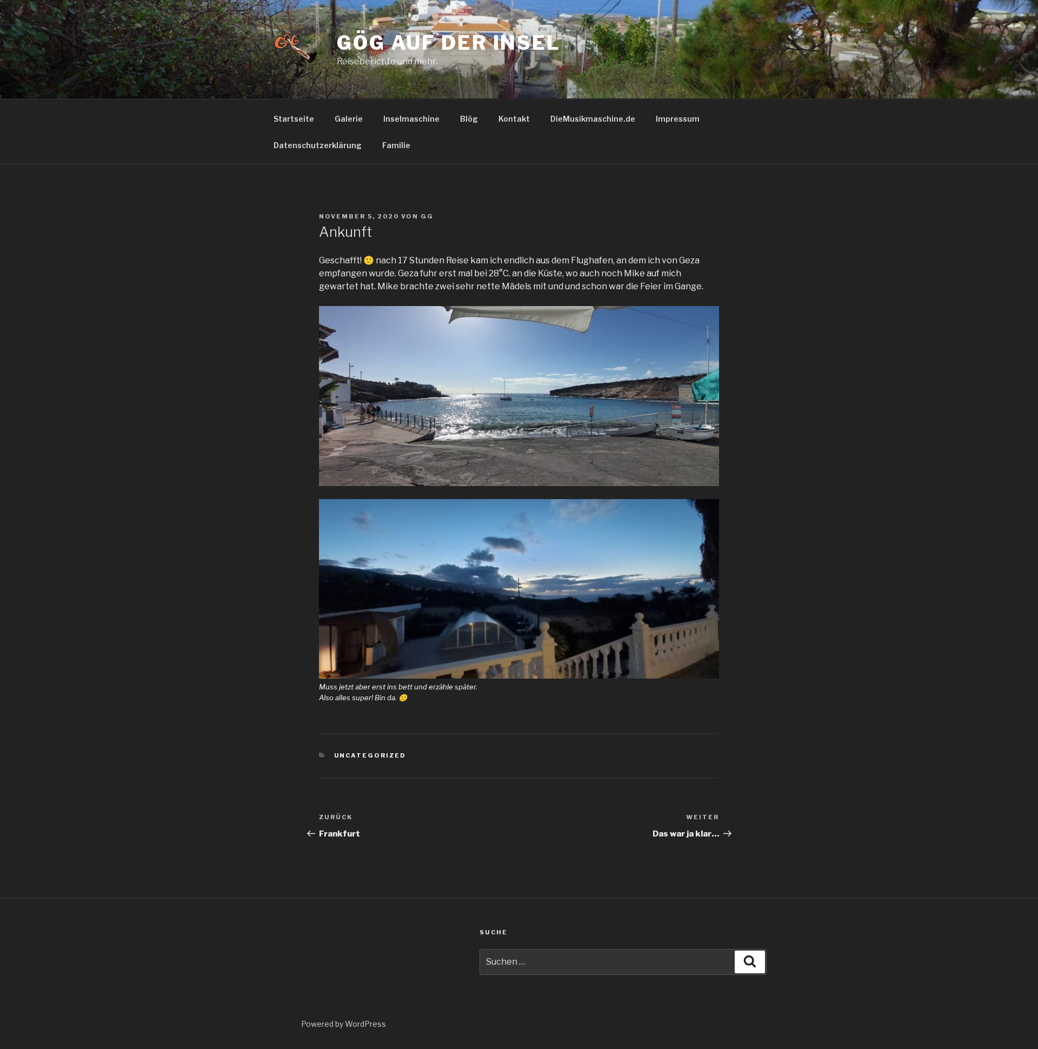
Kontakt (514, 118)
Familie (396, 145)
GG (427, 216)
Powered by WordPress (343, 1023)
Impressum (678, 118)
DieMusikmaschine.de (592, 118)
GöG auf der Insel (449, 43)
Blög (469, 118)
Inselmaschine (411, 118)
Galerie (349, 118)
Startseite (294, 118)
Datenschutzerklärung (318, 145)
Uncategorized (370, 755)
